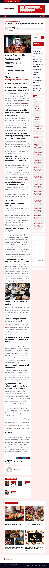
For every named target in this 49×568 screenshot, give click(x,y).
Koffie (36, 565)
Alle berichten (10, 564)
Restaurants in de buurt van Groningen (38, 187)
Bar (23, 7)
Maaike (13, 27)
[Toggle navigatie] (37, 16)
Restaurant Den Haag (38, 139)
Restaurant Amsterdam (36, 137)
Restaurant (18, 21)
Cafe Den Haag (37, 108)
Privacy (17, 565)
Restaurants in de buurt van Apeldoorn (38, 160)
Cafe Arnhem (36, 104)
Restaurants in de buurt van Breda (37, 166)
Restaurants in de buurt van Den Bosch (38, 173)
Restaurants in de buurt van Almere (37, 148)
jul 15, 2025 (27, 486)
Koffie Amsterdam (38, 128)
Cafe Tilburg (36, 124)
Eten (21, 7)
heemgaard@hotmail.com (16, 79)
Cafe (33, 565)
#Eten (19, 28)
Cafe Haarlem (37, 115)
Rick (12, 487)
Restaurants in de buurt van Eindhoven (38, 180)
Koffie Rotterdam (37, 134)
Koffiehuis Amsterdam (36, 131)
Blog (27, 507)
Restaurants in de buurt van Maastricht (38, 197)
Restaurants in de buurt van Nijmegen (38, 201)
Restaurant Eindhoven (38, 142)
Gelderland (12, 21)
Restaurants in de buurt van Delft (37, 170)
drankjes (22, 280)
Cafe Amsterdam (23, 8)
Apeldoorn (7, 21)
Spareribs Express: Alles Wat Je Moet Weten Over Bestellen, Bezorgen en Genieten (38, 63)
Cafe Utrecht (36, 126)
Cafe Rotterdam (37, 121)
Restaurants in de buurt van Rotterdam (27, 10)
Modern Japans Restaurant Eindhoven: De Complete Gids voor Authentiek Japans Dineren (14, 524)
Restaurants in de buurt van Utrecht (37, 211)
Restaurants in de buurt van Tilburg (37, 208)
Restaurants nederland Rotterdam (38, 226)
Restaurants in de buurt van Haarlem (38, 190)
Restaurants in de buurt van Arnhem (37, 163)
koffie (11, 256)
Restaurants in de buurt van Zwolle (37, 214)
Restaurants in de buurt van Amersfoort (38, 151)
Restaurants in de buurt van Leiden (37, 194)
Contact (43, 565)
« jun (34, 264)
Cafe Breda (36, 106)
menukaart (7, 327)
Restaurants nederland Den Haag (38, 222)
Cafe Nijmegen (37, 119)
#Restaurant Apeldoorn (26, 28)
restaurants (24, 103)
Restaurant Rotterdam (36, 145)
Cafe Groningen (37, 113)
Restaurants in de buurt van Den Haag (35, 8)
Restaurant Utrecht (38, 229)
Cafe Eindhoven (37, 110)
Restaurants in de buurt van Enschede (38, 184)
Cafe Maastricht (37, 117)
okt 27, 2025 (14, 486)
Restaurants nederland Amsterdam (26, 11)
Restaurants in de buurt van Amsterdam (32, 7)
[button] (40, 16)
